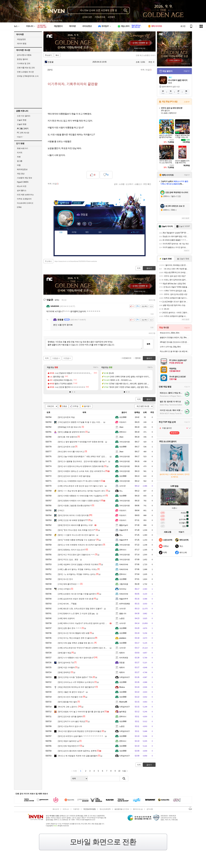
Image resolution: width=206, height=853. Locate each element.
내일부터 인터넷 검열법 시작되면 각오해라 (78, 564)
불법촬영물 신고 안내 (121, 809)
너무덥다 (64, 589)
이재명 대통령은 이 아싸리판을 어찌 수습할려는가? (81, 496)
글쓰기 (149, 399)
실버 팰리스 (21, 190)
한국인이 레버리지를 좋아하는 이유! (75, 525)
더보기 (90, 224)
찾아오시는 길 (138, 809)
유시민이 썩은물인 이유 (70, 697)
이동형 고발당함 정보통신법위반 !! (75, 506)
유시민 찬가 (65, 579)
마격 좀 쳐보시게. (69, 427)
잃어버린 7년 (66, 663)
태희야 (121, 653)
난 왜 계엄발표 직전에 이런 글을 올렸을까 (78, 756)
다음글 (55, 358)
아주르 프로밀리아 (24, 199)
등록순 (57, 300)
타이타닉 (122, 589)
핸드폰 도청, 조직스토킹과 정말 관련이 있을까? (80, 609)
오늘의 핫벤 (21, 120)
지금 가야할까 (66, 667)
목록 (142, 70)
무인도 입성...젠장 (68, 559)
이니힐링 (84, 224)
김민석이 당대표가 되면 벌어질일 (74, 476)
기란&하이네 (100, 17)
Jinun (121, 427)
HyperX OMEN (22, 182)
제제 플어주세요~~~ (69, 584)
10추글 (75, 406)
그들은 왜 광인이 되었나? (71, 692)
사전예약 (111, 17)
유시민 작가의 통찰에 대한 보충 (73, 633)
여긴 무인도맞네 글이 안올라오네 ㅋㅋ (76, 555)
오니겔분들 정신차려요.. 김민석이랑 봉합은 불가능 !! (82, 461)
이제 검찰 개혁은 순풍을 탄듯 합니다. (76, 643)
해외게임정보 (22, 169)
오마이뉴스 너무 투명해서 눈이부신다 (76, 682)
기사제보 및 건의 (23, 63)
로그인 (182, 26)
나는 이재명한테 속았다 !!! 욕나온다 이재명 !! (79, 481)
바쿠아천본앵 (124, 604)
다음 (124, 771)
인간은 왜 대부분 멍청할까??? (73, 520)
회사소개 (56, 809)
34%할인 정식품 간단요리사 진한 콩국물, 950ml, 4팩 (175, 342)
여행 (18, 165)
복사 (57, 55)
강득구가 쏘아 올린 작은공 (71, 721)
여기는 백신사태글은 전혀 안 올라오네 (76, 638)
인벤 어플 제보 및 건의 (26, 68)
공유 (116, 184)
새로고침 (152, 300)
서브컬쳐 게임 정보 (24, 178)
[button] (70, 392)
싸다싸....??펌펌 (67, 604)
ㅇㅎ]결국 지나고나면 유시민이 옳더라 (76, 535)
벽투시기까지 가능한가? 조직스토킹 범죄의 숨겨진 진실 (83, 623)
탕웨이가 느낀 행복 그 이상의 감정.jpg (76, 613)
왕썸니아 (122, 613)
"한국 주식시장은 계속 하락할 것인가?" (76, 530)
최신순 (64, 300)
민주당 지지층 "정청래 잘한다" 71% (75, 677)
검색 (124, 778)
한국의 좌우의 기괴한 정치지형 (73, 515)
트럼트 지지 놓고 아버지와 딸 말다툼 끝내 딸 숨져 (81, 712)
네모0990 (122, 417)
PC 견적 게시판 (23, 133)
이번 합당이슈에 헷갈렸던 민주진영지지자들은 (79, 731)
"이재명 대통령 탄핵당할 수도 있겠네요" (77, 540)
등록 (148, 344)
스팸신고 (138, 184)
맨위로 (138, 358)
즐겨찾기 (87, 406)
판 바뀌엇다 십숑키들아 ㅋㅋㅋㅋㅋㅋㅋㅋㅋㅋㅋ (80, 736)
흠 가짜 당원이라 (67, 437)
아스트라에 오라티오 (25, 203)
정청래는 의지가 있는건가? (71, 550)
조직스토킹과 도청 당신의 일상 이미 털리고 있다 (80, 486)
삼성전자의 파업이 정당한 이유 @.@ (75, 599)
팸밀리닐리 (123, 525)
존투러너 (122, 432)
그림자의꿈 (123, 584)
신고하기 (129, 184)
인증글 (64, 406)
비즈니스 (66, 809)
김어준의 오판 (66, 447)
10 (119, 771)
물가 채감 (64, 653)
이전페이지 (126, 358)
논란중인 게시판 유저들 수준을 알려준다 (77, 594)
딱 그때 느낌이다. (68, 707)
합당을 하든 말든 (67, 702)
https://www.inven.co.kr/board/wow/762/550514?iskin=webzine (76, 261)
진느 (121, 491)
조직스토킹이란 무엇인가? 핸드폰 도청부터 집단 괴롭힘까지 (85, 648)
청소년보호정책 (105, 809)
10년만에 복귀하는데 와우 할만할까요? (76, 687)
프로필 (74, 232)
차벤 (18, 157)
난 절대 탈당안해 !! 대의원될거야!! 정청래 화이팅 (80, 442)
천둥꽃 (50, 62)
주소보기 (48, 55)
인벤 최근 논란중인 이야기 (146, 55)
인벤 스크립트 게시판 (25, 72)
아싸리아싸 (123, 564)
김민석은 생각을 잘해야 (70, 716)
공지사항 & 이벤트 (24, 55)
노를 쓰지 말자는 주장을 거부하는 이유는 (77, 569)
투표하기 (174, 433)
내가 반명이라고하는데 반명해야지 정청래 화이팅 (81, 466)
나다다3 (122, 486)
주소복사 (48, 261)
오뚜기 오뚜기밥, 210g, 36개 (170, 347)
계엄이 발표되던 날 (68, 741)
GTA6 (19, 207)
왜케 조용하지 (66, 618)
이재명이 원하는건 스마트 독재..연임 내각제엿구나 (81, 471)
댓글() (148, 70)
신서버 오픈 (87, 17)
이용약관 (76, 809)
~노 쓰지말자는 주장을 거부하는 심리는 (77, 574)
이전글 (66, 358)
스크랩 (121, 184)
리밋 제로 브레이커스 (25, 195)
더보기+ (95, 367)
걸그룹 (19, 161)
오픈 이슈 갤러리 (23, 116)
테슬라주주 (123, 530)
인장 (61, 232)
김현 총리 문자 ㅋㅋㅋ (69, 628)
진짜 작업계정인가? (68, 746)
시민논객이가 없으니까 (70, 726)
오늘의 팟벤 (21, 124)
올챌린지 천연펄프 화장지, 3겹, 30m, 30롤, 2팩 (175, 337)
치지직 (19, 152)
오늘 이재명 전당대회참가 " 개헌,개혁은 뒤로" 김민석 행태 (84, 456)
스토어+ (187, 102)
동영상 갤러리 (22, 59)
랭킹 (87, 232)
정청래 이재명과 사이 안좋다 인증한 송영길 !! (79, 501)
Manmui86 (123, 702)
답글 (152, 314)
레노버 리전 (21, 186)
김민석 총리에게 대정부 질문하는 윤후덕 (77, 751)
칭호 (100, 232)
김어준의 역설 (66, 417)
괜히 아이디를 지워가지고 (71, 452)
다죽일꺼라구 (124, 677)
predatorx (122, 638)
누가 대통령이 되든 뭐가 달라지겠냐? (76, 658)
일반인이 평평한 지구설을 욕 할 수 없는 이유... (80, 422)
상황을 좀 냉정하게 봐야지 (71, 432)
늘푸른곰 (122, 712)
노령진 (121, 618)
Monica (122, 687)
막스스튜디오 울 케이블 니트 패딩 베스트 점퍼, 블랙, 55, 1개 (175, 351)
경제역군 (64, 672)
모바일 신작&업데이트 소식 (27, 76)
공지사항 (150, 809)
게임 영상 (21, 174)
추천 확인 (147, 184)
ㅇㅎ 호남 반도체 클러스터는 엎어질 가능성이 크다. (81, 491)
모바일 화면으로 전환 (103, 842)
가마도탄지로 (124, 442)
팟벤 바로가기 (22, 148)
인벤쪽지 (79, 224)
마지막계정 (123, 658)
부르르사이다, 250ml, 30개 (169, 333)
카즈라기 (122, 422)
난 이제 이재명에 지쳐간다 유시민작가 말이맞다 (80, 545)
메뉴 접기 (135, 232)
